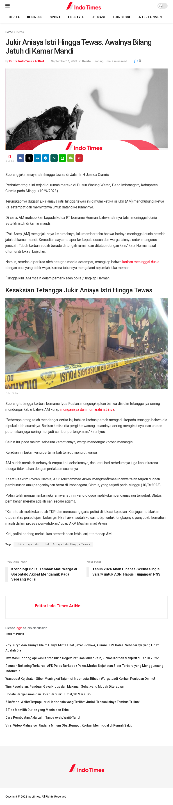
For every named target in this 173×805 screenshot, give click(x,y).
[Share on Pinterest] (79, 158)
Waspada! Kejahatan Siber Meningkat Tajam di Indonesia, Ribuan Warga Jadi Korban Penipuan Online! (80, 678)
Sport (55, 17)
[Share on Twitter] (29, 158)
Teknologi (121, 17)
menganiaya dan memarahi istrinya (87, 409)
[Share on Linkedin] (37, 158)
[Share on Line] (62, 158)
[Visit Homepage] (83, 6)
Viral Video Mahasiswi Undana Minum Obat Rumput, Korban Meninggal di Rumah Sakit (68, 725)
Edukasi (98, 17)
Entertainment (150, 17)
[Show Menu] (7, 6)
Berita (14, 17)
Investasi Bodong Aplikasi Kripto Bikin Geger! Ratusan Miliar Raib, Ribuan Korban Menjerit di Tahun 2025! (82, 658)
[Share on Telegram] (45, 158)
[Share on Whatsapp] (54, 158)
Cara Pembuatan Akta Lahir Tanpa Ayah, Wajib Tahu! (42, 717)
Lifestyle (76, 17)
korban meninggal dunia (140, 262)
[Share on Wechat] (70, 158)
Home (9, 32)
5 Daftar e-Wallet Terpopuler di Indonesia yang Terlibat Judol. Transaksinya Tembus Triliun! (72, 702)
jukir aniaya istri (27, 544)
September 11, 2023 (64, 61)
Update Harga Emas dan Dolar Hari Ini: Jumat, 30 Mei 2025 (48, 694)
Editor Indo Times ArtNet (26, 61)
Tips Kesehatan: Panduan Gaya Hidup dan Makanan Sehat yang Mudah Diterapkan (65, 686)
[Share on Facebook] (20, 158)
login (19, 628)
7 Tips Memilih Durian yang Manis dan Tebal (37, 710)
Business (34, 17)
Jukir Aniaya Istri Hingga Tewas (68, 544)
